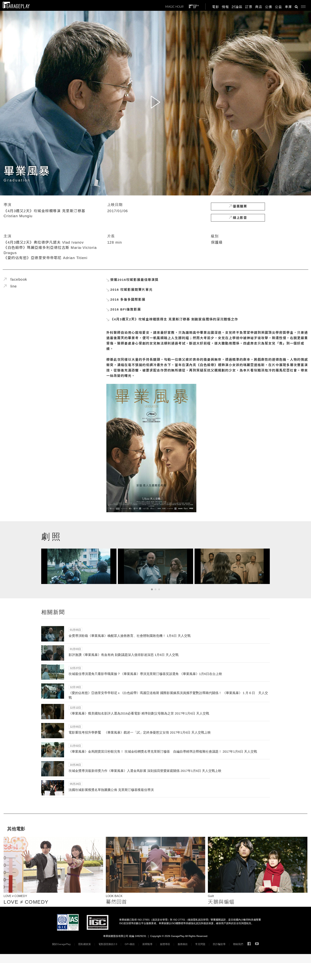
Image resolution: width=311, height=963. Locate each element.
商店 (258, 7)
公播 (268, 7)
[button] (302, 6)
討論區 (237, 7)
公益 (278, 7)
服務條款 (183, 944)
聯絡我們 (238, 944)
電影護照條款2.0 (107, 944)
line (11, 286)
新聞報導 (147, 944)
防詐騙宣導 (219, 944)
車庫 (288, 7)
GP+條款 (130, 944)
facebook (16, 279)
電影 (215, 7)
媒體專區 (165, 944)
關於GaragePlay (61, 944)
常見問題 (200, 944)
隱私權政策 (84, 944)
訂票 (249, 7)
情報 (225, 7)
